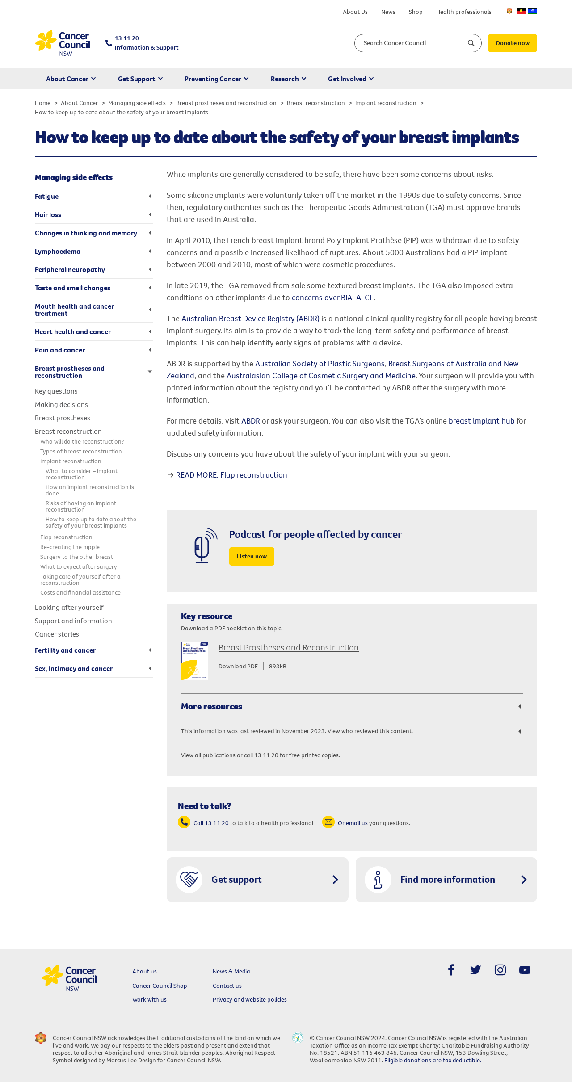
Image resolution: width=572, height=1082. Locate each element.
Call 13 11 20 (211, 823)
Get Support (137, 78)
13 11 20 (147, 42)
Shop (416, 12)
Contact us (227, 985)
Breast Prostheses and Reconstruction (289, 647)
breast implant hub (482, 420)
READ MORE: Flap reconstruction (231, 475)
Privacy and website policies (250, 999)
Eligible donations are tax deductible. (432, 1060)
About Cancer (67, 78)
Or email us (353, 823)
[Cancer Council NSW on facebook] (451, 970)
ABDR (250, 420)
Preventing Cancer (213, 78)
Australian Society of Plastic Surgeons (320, 363)
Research (285, 78)
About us (144, 971)
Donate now (513, 43)
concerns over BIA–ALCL (333, 297)
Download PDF (238, 666)
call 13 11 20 (261, 755)
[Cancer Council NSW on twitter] (475, 970)
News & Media (231, 971)
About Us (355, 12)
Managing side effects (137, 103)
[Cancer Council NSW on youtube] (524, 970)
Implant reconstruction (385, 103)
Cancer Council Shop (159, 985)
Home (42, 103)
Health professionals (464, 12)
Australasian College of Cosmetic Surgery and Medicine (321, 375)
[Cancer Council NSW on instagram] (500, 970)
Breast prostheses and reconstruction (226, 103)
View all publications (208, 755)
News (388, 12)
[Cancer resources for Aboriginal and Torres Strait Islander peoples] (521, 11)
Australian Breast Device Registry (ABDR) (250, 318)
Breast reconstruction (316, 103)
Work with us (149, 999)
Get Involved (347, 78)
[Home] (62, 43)
